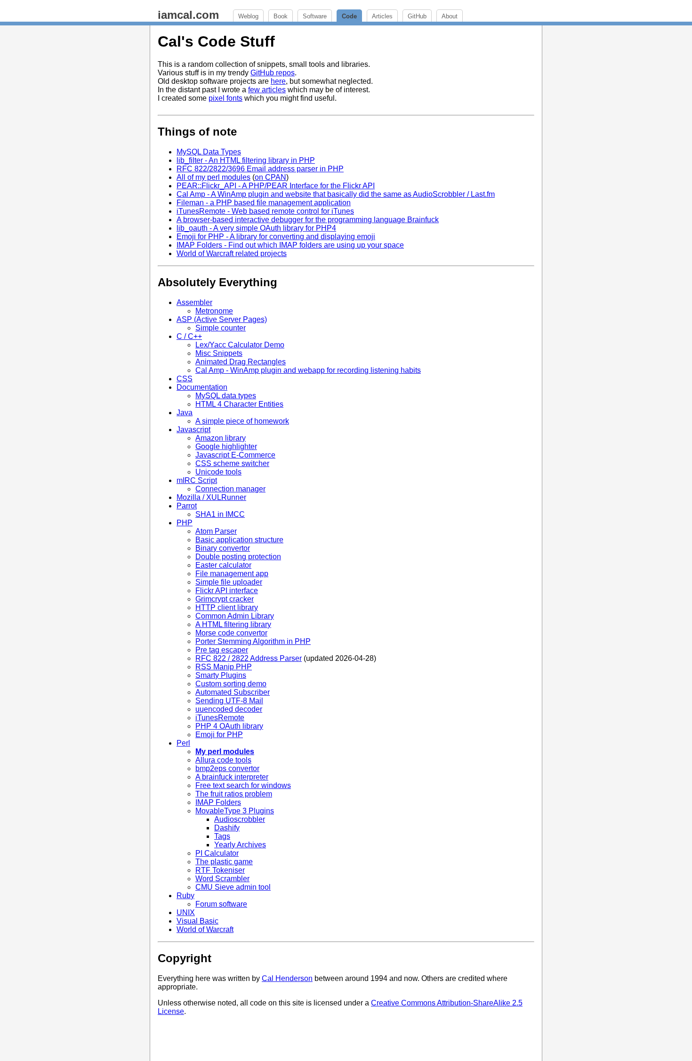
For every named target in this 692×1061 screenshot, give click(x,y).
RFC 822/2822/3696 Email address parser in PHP (260, 169)
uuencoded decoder (228, 709)
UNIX (186, 912)
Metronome (214, 311)
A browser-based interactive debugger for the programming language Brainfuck (308, 220)
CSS (185, 379)
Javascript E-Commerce (235, 455)
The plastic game (224, 862)
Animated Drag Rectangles (240, 362)
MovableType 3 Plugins (234, 811)
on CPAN (270, 177)
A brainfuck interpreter (231, 777)
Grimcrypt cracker (224, 599)
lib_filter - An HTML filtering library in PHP (246, 160)
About (450, 16)
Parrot (187, 506)
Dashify (227, 828)
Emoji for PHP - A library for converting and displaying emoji (276, 237)
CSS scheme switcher (232, 463)
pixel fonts (225, 98)
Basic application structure (239, 540)
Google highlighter (226, 446)
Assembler (194, 302)
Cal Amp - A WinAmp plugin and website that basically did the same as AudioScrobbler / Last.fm (336, 194)
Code (349, 16)
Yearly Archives (240, 845)
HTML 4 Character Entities (239, 404)
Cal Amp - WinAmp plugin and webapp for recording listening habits (308, 370)
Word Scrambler (222, 879)
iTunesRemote (219, 718)
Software (315, 16)
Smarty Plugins (220, 675)
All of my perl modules (213, 177)
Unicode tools (218, 472)
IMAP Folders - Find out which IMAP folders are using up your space (290, 245)
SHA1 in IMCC (220, 514)
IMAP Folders (218, 802)
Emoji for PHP (219, 735)
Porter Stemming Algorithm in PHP (253, 641)
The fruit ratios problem (233, 794)
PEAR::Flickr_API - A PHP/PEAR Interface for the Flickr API (276, 186)
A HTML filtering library (233, 624)
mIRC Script (197, 480)
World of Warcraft (205, 929)
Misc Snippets (218, 353)
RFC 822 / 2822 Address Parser (248, 658)
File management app (231, 574)
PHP (185, 523)
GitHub (417, 16)
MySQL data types (225, 396)
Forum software (221, 904)
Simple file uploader (228, 582)
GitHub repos (272, 73)
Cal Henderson (287, 978)
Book (281, 16)
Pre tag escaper (221, 650)
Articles (382, 16)
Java (185, 413)
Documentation (202, 387)
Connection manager (230, 489)
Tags (222, 836)
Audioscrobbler (239, 819)
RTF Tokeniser (220, 870)
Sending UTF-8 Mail (229, 701)
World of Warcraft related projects (232, 253)
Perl (183, 743)
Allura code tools (223, 760)
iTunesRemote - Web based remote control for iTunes (265, 211)
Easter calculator (223, 565)
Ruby (185, 896)
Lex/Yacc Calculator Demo (239, 345)
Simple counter (220, 328)
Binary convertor (222, 548)
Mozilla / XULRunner (211, 497)
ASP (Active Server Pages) (222, 319)
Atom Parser (216, 531)
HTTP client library (226, 607)
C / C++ (189, 336)
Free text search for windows (243, 785)
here (278, 81)
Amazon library (220, 438)
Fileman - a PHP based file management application (264, 203)
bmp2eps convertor (227, 768)
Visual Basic (197, 921)
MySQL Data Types (209, 152)
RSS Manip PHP (223, 667)
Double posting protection (238, 557)
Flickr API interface (226, 591)
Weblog (248, 16)
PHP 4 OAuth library (229, 726)
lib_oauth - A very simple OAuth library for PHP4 (256, 228)
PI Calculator (217, 853)
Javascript (193, 430)
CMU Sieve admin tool (233, 887)
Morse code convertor (231, 633)
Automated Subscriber (232, 692)
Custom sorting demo (230, 684)
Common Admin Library (234, 616)
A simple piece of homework (242, 421)
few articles (267, 90)
